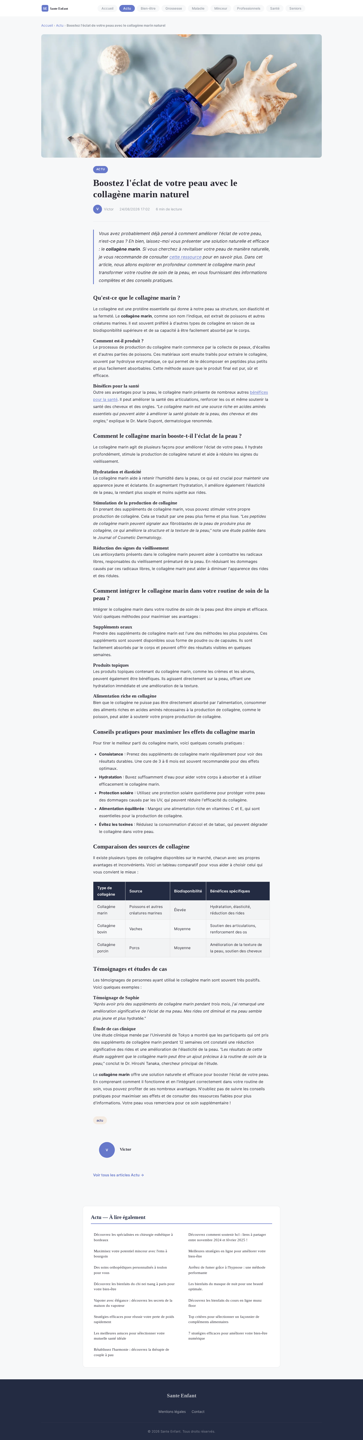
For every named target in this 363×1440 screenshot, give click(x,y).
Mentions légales (172, 1411)
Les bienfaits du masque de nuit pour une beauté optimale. (225, 1286)
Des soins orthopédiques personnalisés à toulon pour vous (130, 1269)
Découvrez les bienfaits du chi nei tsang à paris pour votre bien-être (134, 1286)
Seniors (295, 8)
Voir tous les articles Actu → (118, 1175)
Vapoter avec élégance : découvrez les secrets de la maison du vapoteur (133, 1303)
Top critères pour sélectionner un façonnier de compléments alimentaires (223, 1319)
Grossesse (173, 8)
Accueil (107, 8)
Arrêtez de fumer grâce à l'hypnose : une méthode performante (226, 1269)
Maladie (198, 8)
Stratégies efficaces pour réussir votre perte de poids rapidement (134, 1319)
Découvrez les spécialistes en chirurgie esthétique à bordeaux (133, 1237)
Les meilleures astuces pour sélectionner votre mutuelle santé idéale (129, 1335)
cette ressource (185, 256)
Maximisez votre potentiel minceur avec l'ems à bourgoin (130, 1253)
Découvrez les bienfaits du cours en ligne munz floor (225, 1303)
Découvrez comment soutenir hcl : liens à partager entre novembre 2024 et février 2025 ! (227, 1237)
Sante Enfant (181, 1395)
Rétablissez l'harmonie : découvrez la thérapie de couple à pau (131, 1352)
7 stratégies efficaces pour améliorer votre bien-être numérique (227, 1335)
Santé (275, 8)
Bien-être (148, 8)
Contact (198, 1411)
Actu (127, 8)
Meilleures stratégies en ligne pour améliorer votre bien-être (227, 1253)
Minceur (220, 8)
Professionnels (248, 8)
